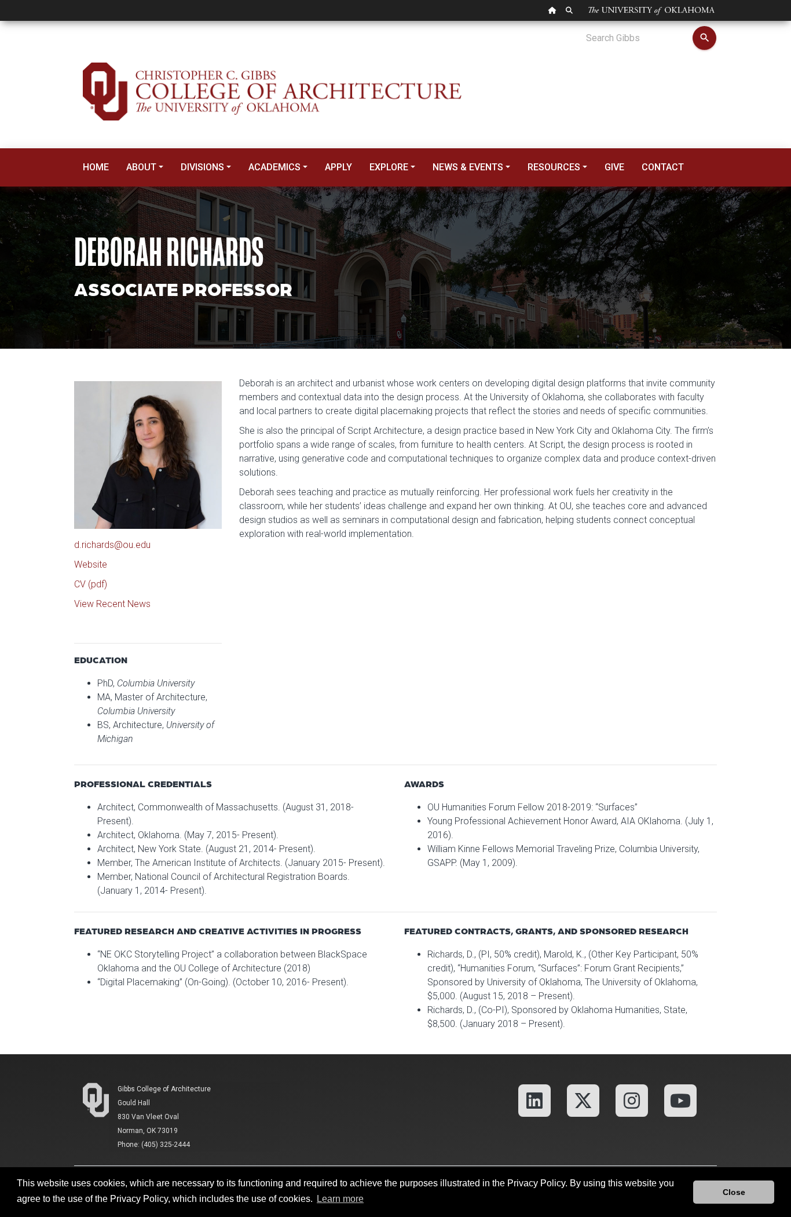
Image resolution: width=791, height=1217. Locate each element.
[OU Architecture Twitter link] (583, 1099)
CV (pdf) (90, 584)
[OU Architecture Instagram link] (632, 1099)
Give (614, 167)
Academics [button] (274, 167)
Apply (338, 167)
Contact (663, 167)
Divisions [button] (202, 167)
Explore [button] (388, 167)
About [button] (141, 167)
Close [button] (734, 1192)
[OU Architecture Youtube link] (680, 1099)
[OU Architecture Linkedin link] (534, 1099)
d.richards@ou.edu (112, 544)
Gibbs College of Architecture (164, 1089)
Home (96, 167)
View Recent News (112, 603)
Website (90, 564)
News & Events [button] (468, 167)
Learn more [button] (340, 1199)
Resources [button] (554, 167)
